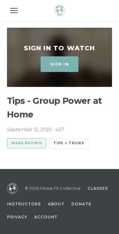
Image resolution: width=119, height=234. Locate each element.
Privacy (17, 217)
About (56, 204)
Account (46, 217)
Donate (81, 204)
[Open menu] (14, 10)
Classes (98, 188)
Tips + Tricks (68, 143)
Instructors (24, 204)
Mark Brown (26, 143)
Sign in (59, 64)
